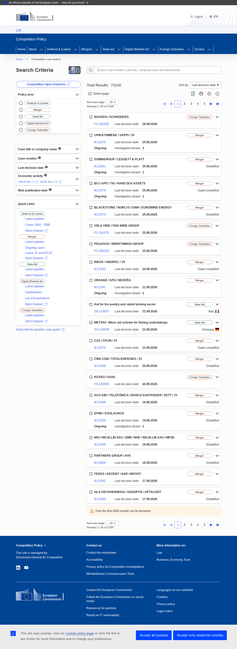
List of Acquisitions (37, 298)
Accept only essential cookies (200, 635)
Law (18, 29)
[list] (48, 116)
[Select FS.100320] (91, 244)
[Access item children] (41, 49)
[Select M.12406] (91, 359)
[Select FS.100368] (91, 377)
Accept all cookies (154, 635)
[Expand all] (209, 93)
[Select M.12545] (91, 437)
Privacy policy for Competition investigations (115, 566)
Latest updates (34, 218)
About (32, 49)
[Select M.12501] (91, 159)
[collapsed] (77, 149)
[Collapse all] (217, 93)
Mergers (86, 49)
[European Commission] (37, 16)
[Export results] (193, 93)
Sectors (199, 49)
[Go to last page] (217, 104)
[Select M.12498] (91, 395)
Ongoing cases (35, 247)
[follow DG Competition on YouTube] (26, 568)
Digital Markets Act (137, 49)
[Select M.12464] (91, 492)
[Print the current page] (201, 93)
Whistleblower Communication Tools (110, 573)
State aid (108, 49)
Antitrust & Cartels (59, 49)
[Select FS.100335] (91, 117)
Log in (199, 16)
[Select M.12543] (91, 262)
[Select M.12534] (91, 413)
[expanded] (77, 95)
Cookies (162, 597)
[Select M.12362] (91, 474)
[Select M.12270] (91, 135)
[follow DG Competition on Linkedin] (18, 568)
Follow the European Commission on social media (114, 599)
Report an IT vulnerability (102, 615)
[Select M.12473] (91, 207)
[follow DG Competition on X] (34, 568)
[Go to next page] (211, 104)
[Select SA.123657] (91, 304)
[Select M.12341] (91, 280)
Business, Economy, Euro (173, 559)
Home (22, 49)
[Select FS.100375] (91, 225)
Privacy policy (166, 604)
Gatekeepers (33, 292)
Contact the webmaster (101, 552)
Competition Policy (29, 545)
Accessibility (94, 559)
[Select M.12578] (91, 183)
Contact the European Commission (109, 590)
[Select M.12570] (91, 340)
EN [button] (216, 16)
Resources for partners (101, 608)
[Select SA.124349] (91, 322)
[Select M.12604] (91, 455)
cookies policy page (80, 633)
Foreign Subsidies (172, 49)
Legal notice (165, 611)
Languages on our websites (175, 590)
